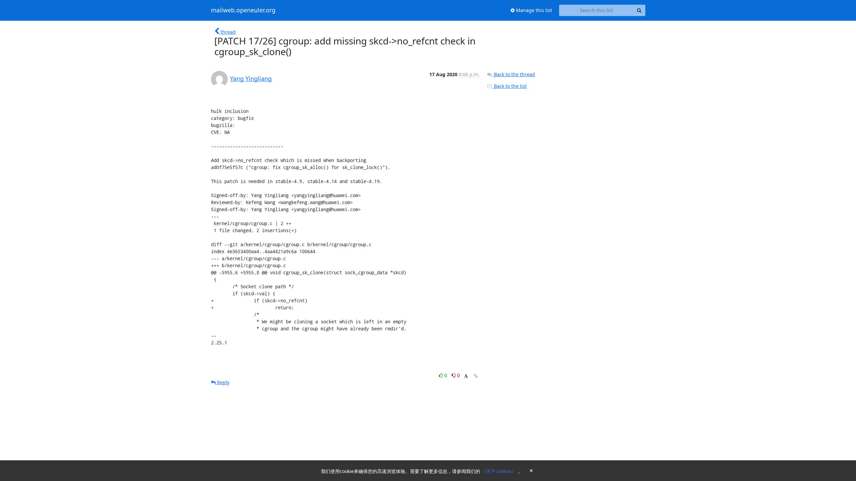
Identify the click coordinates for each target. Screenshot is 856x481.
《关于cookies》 (499, 471)
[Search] (639, 10)
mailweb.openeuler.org (243, 10)
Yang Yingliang (251, 78)
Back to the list (510, 86)
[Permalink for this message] (475, 375)
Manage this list (533, 10)
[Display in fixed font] (465, 376)
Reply (222, 382)
